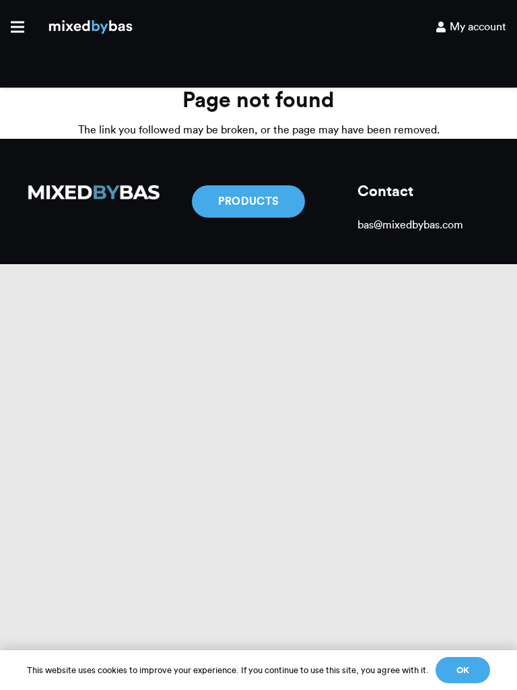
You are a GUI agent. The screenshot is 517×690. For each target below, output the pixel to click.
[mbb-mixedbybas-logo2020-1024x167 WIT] (93, 193)
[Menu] (17, 27)
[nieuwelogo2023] (90, 27)
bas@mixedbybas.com (410, 225)
